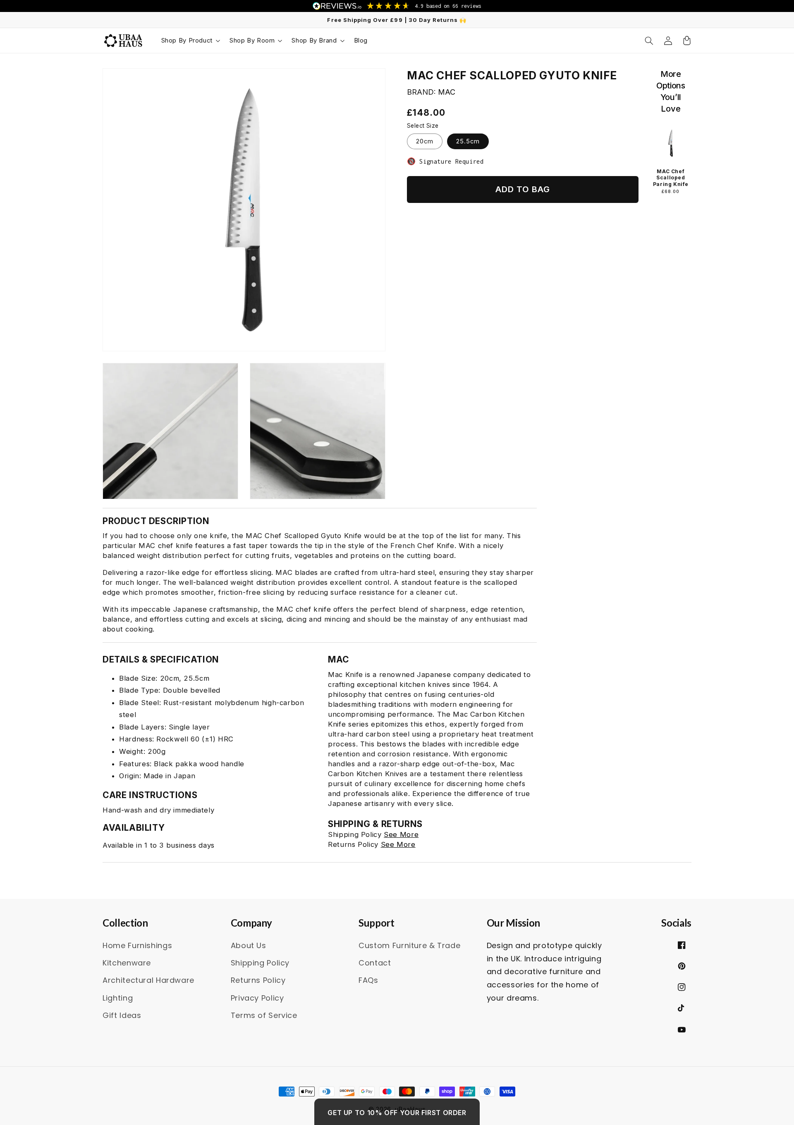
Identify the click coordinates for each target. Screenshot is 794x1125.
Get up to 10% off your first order (397, 1112)
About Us (248, 945)
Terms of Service (264, 1015)
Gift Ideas (122, 1015)
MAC (446, 92)
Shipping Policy (260, 963)
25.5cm (468, 141)
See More (401, 834)
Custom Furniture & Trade (409, 945)
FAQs (368, 980)
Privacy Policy (257, 998)
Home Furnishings (137, 945)
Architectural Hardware (148, 980)
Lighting (118, 998)
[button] (190, 40)
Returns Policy (258, 980)
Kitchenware (127, 963)
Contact (375, 963)
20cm (424, 141)
